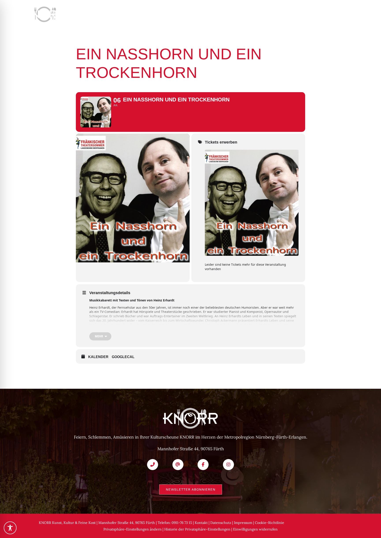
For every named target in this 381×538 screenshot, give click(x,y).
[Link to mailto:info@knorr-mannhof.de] (177, 464)
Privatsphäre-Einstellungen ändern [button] (132, 529)
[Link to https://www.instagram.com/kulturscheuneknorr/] (228, 464)
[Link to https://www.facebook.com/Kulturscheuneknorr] (203, 464)
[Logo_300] (52, 8)
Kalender (98, 357)
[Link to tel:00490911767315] (152, 464)
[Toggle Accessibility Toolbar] (10, 528)
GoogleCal (123, 357)
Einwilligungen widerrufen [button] (255, 529)
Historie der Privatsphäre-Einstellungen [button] (197, 529)
